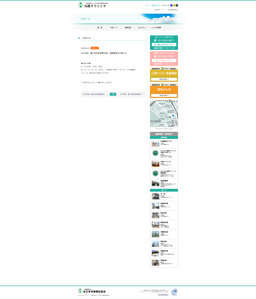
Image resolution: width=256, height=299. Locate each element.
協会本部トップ (159, 10)
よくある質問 (156, 27)
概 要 (99, 27)
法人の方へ (142, 27)
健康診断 (128, 27)
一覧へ (113, 94)
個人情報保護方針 (173, 10)
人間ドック (114, 27)
